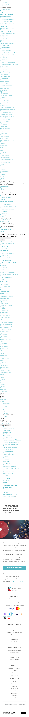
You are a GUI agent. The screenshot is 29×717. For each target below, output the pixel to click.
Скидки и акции (14, 688)
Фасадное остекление (9, 466)
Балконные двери (8, 449)
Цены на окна (14, 644)
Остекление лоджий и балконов (12, 440)
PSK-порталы (6, 461)
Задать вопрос (8, 605)
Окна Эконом (6, 434)
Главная (4, 496)
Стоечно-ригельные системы (11, 468)
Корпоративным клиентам (10, 494)
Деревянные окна (8, 427)
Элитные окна (7, 435)
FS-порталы (6, 463)
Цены (4, 408)
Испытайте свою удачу (14, 568)
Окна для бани (7, 430)
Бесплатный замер (8, 473)
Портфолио (6, 410)
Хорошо (23, 712)
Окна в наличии (14, 639)
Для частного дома (8, 454)
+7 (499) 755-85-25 (5, 4)
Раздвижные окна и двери (10, 465)
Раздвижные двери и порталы (11, 458)
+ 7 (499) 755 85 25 (17, 581)
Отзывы (5, 411)
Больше (5, 482)
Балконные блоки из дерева (11, 439)
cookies (10, 712)
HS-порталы (6, 459)
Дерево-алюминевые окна (10, 444)
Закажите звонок (7, 6)
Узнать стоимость (6, 237)
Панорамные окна (8, 437)
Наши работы (14, 690)
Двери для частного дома (14, 655)
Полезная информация (14, 697)
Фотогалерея (7, 480)
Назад (2, 239)
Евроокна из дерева (9, 428)
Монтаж (5, 477)
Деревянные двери (8, 446)
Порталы (5, 456)
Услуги (4, 470)
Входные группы (7, 453)
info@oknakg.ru (4, 221)
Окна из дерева (14, 627)
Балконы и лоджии (14, 662)
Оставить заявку (5, 425)
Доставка (5, 475)
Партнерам (6, 406)
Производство (7, 405)
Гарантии (5, 484)
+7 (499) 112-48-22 (14, 596)
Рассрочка (6, 489)
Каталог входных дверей (10, 447)
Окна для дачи (14, 637)
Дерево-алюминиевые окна (11, 442)
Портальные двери (8, 451)
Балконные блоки (14, 659)
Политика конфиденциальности (14, 708)
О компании (6, 403)
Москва (2, 401)
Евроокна (14, 630)
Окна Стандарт (7, 432)
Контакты (5, 413)
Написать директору (19, 605)
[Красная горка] (14, 589)
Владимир (3, 399)
